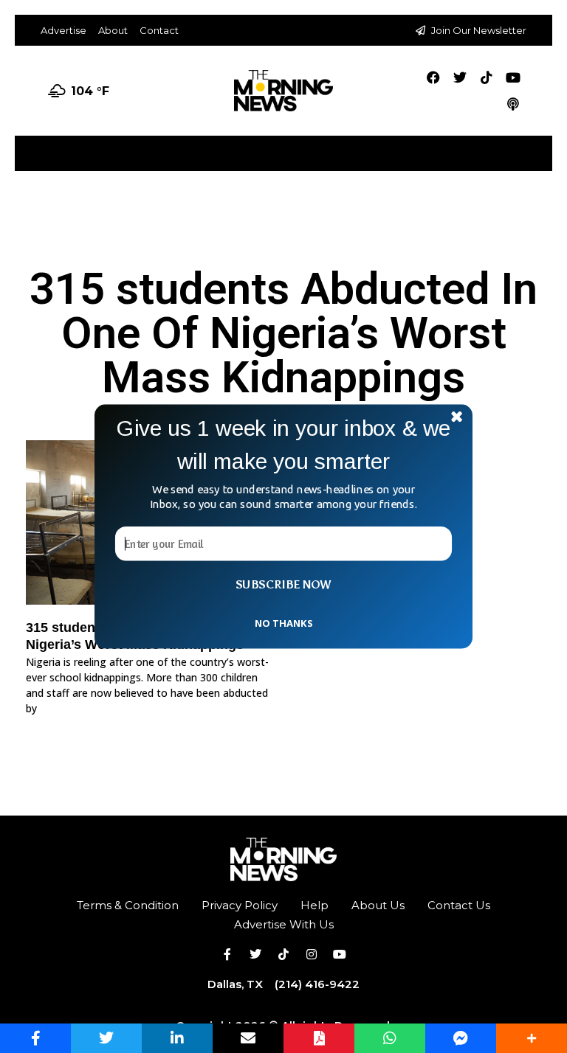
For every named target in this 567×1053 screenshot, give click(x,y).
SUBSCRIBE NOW (283, 584)
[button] (283, 445)
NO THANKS (283, 622)
